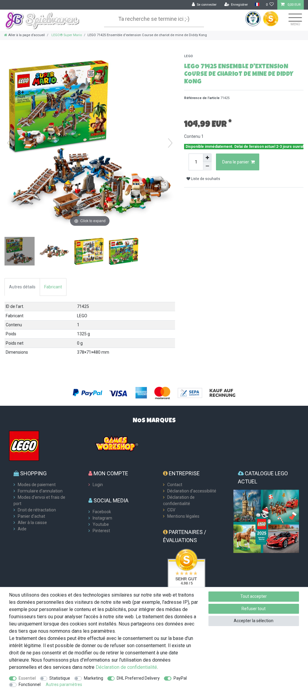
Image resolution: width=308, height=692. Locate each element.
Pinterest (101, 530)
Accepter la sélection (253, 620)
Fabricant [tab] (53, 286)
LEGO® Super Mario (66, 35)
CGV (171, 509)
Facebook (102, 511)
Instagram (102, 518)
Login (98, 484)
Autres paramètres (64, 684)
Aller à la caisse (32, 522)
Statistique (59, 678)
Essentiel (27, 678)
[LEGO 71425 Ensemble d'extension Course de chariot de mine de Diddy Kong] (20, 252)
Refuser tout (254, 608)
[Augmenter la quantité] (207, 158)
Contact (174, 484)
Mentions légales (183, 516)
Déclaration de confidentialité (126, 667)
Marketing (93, 678)
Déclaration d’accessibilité (191, 491)
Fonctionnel (30, 684)
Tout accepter (253, 596)
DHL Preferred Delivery (138, 678)
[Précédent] (9, 143)
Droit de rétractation (37, 509)
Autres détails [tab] (22, 286)
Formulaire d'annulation (40, 491)
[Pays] (256, 4)
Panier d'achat (31, 516)
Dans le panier (235, 162)
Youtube (101, 524)
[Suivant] (170, 143)
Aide (22, 528)
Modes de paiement (37, 484)
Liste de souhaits (205, 179)
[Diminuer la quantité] (207, 166)
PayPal (180, 678)
